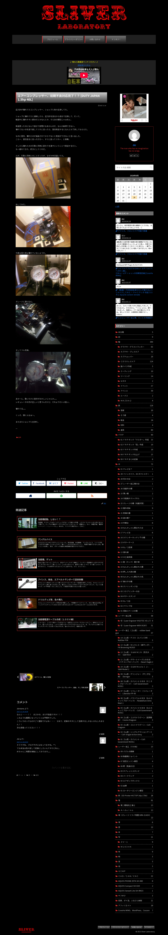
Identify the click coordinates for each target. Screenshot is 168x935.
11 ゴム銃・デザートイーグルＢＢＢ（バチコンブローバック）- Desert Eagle (135, 660)
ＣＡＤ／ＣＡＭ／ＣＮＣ (135, 876)
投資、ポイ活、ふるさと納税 (135, 900)
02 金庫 (137, 785)
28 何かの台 (137, 478)
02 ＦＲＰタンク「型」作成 (137, 444)
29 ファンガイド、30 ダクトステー (137, 474)
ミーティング (137, 371)
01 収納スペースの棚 (137, 610)
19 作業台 (137, 522)
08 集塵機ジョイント (137, 756)
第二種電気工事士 (137, 805)
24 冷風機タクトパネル (137, 498)
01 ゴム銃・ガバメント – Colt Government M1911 (135, 740)
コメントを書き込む (61, 767)
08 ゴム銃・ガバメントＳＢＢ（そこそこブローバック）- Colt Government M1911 (135, 683)
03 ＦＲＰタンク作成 (137, 449)
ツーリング (137, 376)
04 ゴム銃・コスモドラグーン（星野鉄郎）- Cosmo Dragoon (135, 718)
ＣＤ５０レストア (137, 361)
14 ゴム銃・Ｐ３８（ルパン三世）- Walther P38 (135, 639)
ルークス (137, 395)
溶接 (137, 410)
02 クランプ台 (137, 606)
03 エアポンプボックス (137, 780)
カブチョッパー (137, 356)
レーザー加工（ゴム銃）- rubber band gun (134, 631)
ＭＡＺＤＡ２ (137, 400)
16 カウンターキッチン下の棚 (137, 537)
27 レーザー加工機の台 (137, 483)
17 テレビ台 (137, 532)
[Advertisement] (84, 51)
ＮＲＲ (137, 381)
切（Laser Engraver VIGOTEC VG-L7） (137, 620)
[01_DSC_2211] (43, 197)
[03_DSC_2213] (43, 295)
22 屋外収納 (137, 508)
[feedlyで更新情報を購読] (61, 495)
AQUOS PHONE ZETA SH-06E (135, 881)
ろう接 (137, 415)
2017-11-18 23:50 (22, 742)
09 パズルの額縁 (137, 751)
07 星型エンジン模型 (137, 761)
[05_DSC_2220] (43, 392)
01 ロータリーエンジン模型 (137, 790)
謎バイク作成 (137, 366)
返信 (102, 734)
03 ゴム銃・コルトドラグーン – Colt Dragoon (135, 726)
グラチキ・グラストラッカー (137, 346)
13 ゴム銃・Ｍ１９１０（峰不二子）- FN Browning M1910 (135, 646)
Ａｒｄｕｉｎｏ (137, 810)
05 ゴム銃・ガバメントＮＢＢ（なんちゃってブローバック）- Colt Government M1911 (135, 710)
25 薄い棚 (137, 493)
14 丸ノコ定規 (137, 547)
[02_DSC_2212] (43, 246)
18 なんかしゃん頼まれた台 (137, 527)
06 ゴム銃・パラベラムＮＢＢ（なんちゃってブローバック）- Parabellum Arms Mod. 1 (135, 700)
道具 (19, 437)
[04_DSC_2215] (43, 343)
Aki (134, 145)
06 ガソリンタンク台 (137, 586)
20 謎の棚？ (137, 518)
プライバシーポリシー (120, 927)
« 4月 (117, 206)
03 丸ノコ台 (137, 601)
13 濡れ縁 (137, 552)
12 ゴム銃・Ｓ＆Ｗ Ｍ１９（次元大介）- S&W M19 (135, 653)
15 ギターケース (137, 542)
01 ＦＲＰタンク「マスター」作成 (137, 439)
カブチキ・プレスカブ (137, 351)
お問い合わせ (136, 927)
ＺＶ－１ (137, 841)
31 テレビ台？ (137, 469)
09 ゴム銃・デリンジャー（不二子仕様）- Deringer (135, 675)
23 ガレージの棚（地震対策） (137, 503)
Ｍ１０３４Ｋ (137, 846)
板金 (137, 420)
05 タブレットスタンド (137, 771)
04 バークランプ (137, 775)
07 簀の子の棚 (137, 581)
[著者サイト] (30, 495)
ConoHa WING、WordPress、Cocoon (135, 910)
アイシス (137, 390)
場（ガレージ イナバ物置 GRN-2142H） (135, 816)
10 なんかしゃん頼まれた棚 (137, 566)
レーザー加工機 (135, 615)
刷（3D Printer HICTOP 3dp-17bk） (135, 795)
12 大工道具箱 (137, 557)
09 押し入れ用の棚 (137, 571)
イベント (137, 385)
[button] (151, 167)
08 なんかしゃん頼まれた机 (137, 576)
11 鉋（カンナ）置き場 (137, 562)
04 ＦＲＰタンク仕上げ (137, 454)
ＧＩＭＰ (135, 871)
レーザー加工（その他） (135, 746)
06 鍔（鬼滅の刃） (137, 766)
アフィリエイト (135, 905)
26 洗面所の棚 (137, 488)
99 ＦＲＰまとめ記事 (137, 459)
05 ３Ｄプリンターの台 (137, 591)
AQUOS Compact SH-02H (135, 885)
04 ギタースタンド (137, 596)
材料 (137, 425)
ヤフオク (135, 895)
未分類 (135, 332)
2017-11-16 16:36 (22, 711)
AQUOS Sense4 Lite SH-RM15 (135, 890)
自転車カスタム (84, 65)
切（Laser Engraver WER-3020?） (137, 625)
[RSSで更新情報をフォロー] (92, 495)
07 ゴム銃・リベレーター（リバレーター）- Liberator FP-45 (135, 692)
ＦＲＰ (135, 434)
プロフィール (104, 927)
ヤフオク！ (149, 927)
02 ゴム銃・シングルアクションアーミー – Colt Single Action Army (135, 733)
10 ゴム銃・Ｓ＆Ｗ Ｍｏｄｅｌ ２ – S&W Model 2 (135, 668)
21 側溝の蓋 (137, 513)
